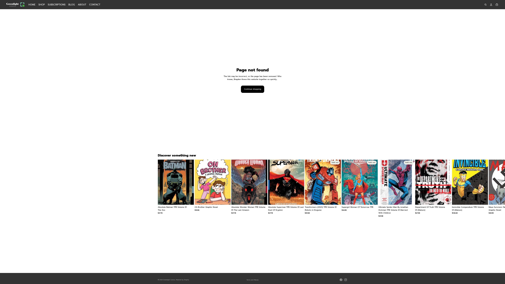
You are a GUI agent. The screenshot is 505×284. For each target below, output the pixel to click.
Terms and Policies (253, 280)
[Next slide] (344, 188)
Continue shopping (252, 89)
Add (265, 200)
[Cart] (497, 4)
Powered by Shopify (182, 280)
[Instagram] (345, 279)
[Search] (485, 4)
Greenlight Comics (169, 280)
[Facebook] (341, 279)
